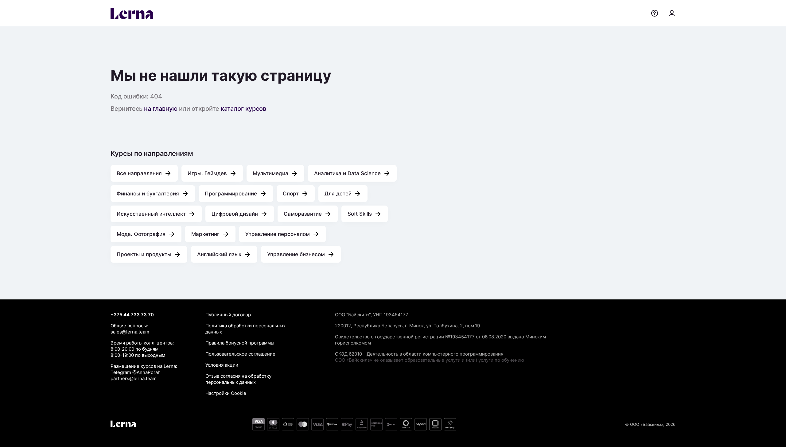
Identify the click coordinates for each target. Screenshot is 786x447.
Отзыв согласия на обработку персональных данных (238, 379)
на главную (160, 108)
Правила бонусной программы (239, 343)
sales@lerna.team (130, 332)
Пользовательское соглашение (240, 354)
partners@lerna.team (134, 378)
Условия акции (221, 365)
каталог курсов (243, 108)
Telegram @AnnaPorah (136, 372)
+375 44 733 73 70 (132, 315)
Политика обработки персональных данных (245, 329)
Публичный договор (228, 315)
